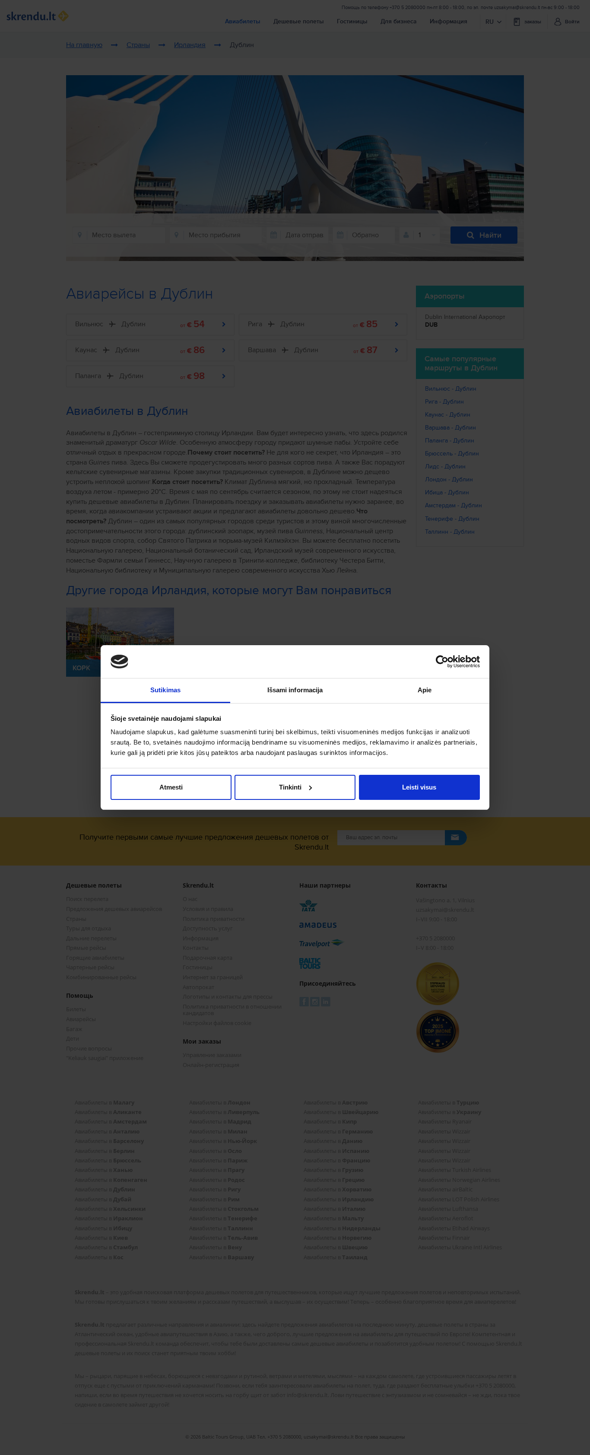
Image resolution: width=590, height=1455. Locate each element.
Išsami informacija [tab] (295, 690)
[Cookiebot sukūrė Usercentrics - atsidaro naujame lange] (442, 661)
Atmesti (171, 787)
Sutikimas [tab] (165, 690)
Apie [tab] (424, 690)
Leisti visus (419, 787)
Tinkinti (290, 787)
